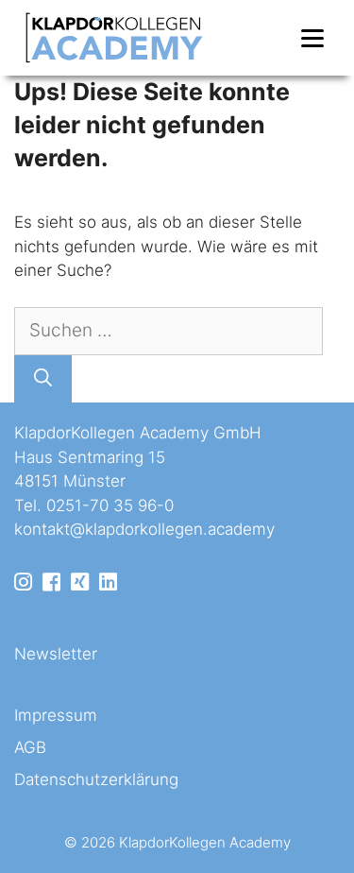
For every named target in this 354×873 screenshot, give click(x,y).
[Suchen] (43, 379)
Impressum (55, 715)
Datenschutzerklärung (96, 779)
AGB (30, 747)
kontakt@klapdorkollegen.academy (144, 529)
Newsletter (55, 653)
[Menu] (312, 37)
